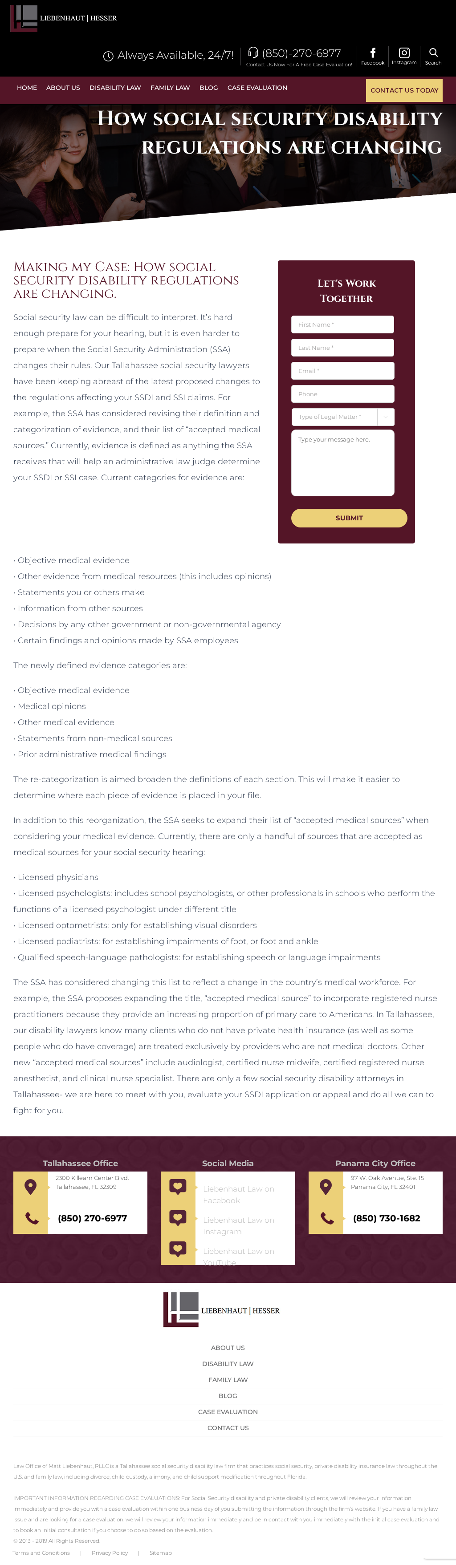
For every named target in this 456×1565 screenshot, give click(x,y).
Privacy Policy (110, 1552)
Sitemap (161, 1552)
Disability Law (228, 1364)
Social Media (228, 1163)
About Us (228, 1348)
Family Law (228, 1380)
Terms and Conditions (41, 1552)
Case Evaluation (228, 1412)
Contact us (228, 1428)
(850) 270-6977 (92, 1218)
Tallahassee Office (80, 1163)
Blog (228, 1396)
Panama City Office (375, 1163)
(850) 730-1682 (386, 1218)
